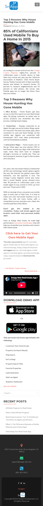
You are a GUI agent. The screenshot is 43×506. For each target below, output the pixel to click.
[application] (22, 285)
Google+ (21, 489)
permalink (7, 258)
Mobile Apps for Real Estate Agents (21, 245)
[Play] (6, 293)
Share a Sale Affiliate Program (17, 412)
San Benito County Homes (14, 268)
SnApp (19, 247)
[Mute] (33, 293)
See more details (10, 386)
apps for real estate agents (22, 250)
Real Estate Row (32, 271)
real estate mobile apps (23, 223)
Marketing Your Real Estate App (18, 431)
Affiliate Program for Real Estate (19, 408)
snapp (5, 256)
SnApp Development (29, 247)
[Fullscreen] (36, 293)
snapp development (15, 256)
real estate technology (31, 253)
